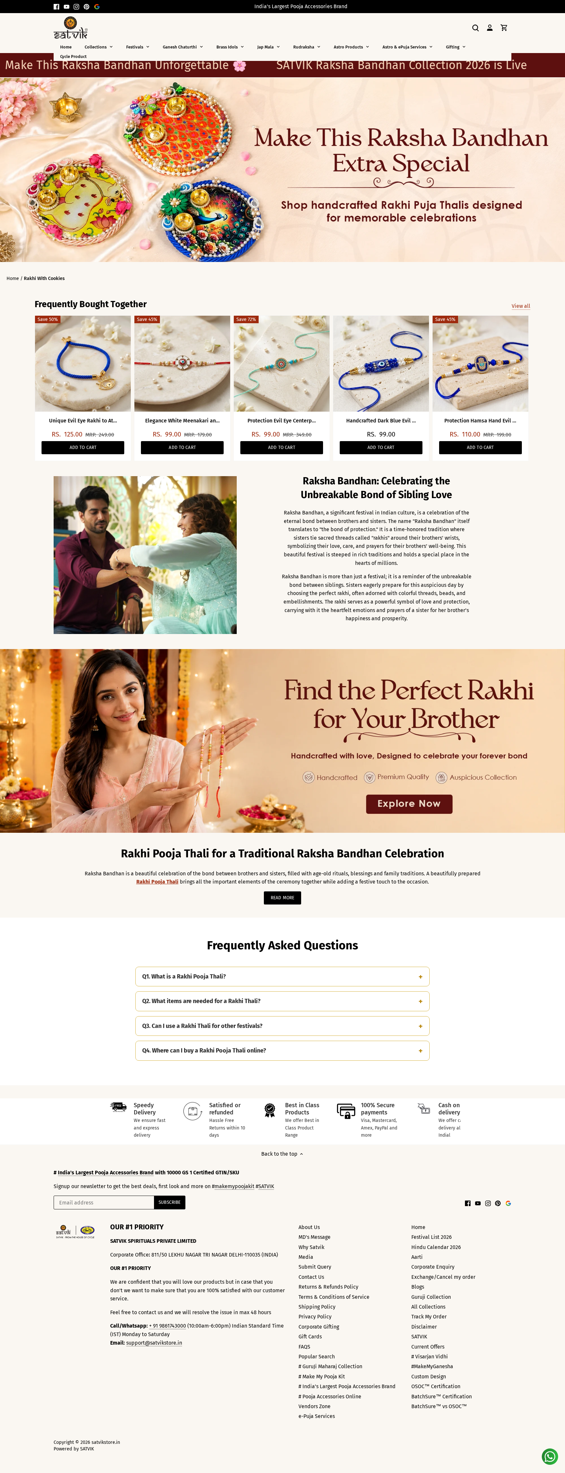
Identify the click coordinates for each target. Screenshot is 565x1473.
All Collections (428, 1307)
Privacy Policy (315, 1317)
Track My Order (429, 1317)
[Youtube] (66, 6)
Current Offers (427, 1347)
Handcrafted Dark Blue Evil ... (381, 421)
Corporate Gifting (319, 1327)
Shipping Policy (317, 1307)
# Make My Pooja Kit (322, 1376)
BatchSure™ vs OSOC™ (439, 1406)
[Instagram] (76, 6)
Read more (282, 898)
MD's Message (315, 1237)
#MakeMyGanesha (432, 1366)
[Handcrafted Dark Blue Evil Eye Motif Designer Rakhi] (381, 364)
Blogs (417, 1287)
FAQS (304, 1347)
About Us (309, 1227)
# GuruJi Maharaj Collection (330, 1366)
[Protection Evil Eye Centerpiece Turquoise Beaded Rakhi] (282, 364)
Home (418, 1227)
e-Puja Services (317, 1416)
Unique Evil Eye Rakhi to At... (83, 421)
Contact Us (311, 1277)
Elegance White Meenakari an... (182, 421)
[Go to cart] (504, 27)
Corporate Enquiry (432, 1267)
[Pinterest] (86, 6)
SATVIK (266, 1186)
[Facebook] (56, 6)
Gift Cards (310, 1336)
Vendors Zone (315, 1406)
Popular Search (317, 1356)
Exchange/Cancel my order (443, 1277)
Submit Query (315, 1267)
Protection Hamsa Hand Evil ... (480, 421)
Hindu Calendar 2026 (436, 1247)
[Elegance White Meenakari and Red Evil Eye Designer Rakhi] (182, 364)
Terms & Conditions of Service (334, 1297)
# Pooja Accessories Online (330, 1396)
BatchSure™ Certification (441, 1396)
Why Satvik (311, 1247)
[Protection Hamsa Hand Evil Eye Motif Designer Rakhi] (480, 364)
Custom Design (428, 1376)
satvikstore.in (106, 1442)
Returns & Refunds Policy (328, 1287)
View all (521, 306)
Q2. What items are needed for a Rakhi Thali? (201, 1001)
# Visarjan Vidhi (429, 1356)
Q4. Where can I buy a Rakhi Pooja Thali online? (204, 1050)
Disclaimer (424, 1327)
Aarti (417, 1257)
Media (306, 1257)
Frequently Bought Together (91, 304)
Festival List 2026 (431, 1237)
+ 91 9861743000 (167, 1326)
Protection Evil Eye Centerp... (282, 421)
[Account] (490, 27)
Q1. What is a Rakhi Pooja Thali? (184, 976)
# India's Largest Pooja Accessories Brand (347, 1386)
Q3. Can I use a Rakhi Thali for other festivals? (202, 1026)
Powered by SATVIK (74, 1449)
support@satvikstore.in (154, 1343)
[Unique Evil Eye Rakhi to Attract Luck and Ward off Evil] (83, 364)
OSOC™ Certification (435, 1386)
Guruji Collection (431, 1297)
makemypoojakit (234, 1186)
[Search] (475, 27)
